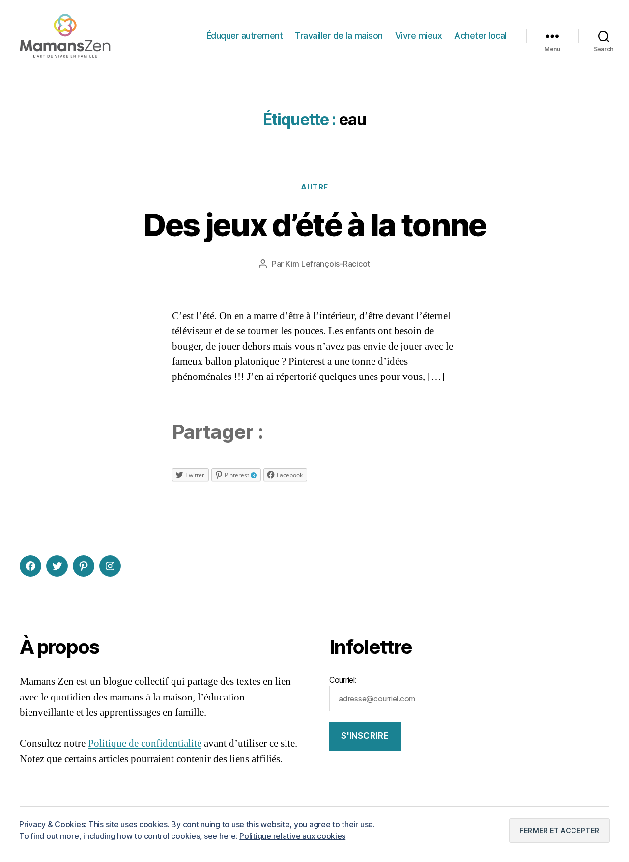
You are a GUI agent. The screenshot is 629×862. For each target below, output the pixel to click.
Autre (314, 187)
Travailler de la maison (339, 35)
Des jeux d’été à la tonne (314, 224)
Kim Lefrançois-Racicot (328, 264)
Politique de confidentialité (144, 743)
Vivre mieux (418, 35)
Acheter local (480, 35)
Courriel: (343, 680)
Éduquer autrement (244, 35)
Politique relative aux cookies (292, 836)
